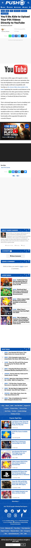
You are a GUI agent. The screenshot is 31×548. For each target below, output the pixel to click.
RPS (25, 533)
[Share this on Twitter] (19, 36)
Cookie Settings (22, 411)
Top (3, 405)
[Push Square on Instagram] (9, 515)
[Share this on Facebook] (16, 36)
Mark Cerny (17, 11)
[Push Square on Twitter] (18, 511)
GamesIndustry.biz (14, 533)
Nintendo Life (9, 528)
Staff (11, 405)
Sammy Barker (5, 31)
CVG (21, 533)
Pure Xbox (17, 528)
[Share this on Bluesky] (13, 36)
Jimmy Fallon (5, 13)
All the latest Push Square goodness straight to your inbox (15, 540)
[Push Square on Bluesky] (25, 511)
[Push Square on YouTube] (12, 511)
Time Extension (26, 528)
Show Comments (16, 256)
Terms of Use (23, 408)
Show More (15, 501)
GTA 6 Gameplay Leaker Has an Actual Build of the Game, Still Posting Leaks (17, 358)
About (7, 405)
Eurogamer (27, 531)
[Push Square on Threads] (15, 515)
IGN (22, 531)
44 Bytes (10, 522)
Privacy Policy (14, 408)
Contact (6, 408)
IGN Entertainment (23, 520)
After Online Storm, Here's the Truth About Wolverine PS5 (15, 394)
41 (10, 323)
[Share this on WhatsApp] (10, 36)
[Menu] (2, 2)
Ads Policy (7, 411)
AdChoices (17, 522)
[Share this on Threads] (22, 36)
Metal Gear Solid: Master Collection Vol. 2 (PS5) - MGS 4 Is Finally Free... (17, 379)
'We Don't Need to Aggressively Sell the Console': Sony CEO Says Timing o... (16, 389)
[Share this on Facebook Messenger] (25, 36)
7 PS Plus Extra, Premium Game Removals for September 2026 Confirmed (16, 384)
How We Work (18, 405)
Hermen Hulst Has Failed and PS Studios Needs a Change (16, 374)
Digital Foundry (5, 531)
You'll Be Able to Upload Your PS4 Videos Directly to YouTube (15, 19)
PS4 (11, 11)
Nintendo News (15, 531)
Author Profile (9, 245)
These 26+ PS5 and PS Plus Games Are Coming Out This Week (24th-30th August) (16, 364)
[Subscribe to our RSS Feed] (6, 511)
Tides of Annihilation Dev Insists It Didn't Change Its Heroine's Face (16, 399)
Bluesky (17, 245)
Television (24, 11)
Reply (23, 245)
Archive (14, 411)
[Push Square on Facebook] (22, 515)
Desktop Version (15, 414)
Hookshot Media (10, 520)
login (21, 266)
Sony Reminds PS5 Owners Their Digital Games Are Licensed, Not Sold (15, 353)
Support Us (27, 405)
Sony (7, 11)
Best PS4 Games (5, 167)
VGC (6, 533)
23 (10, 314)
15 (10, 295)
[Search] (28, 2)
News (3, 11)
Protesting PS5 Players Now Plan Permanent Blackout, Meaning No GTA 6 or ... (17, 369)
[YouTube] (15, 69)
